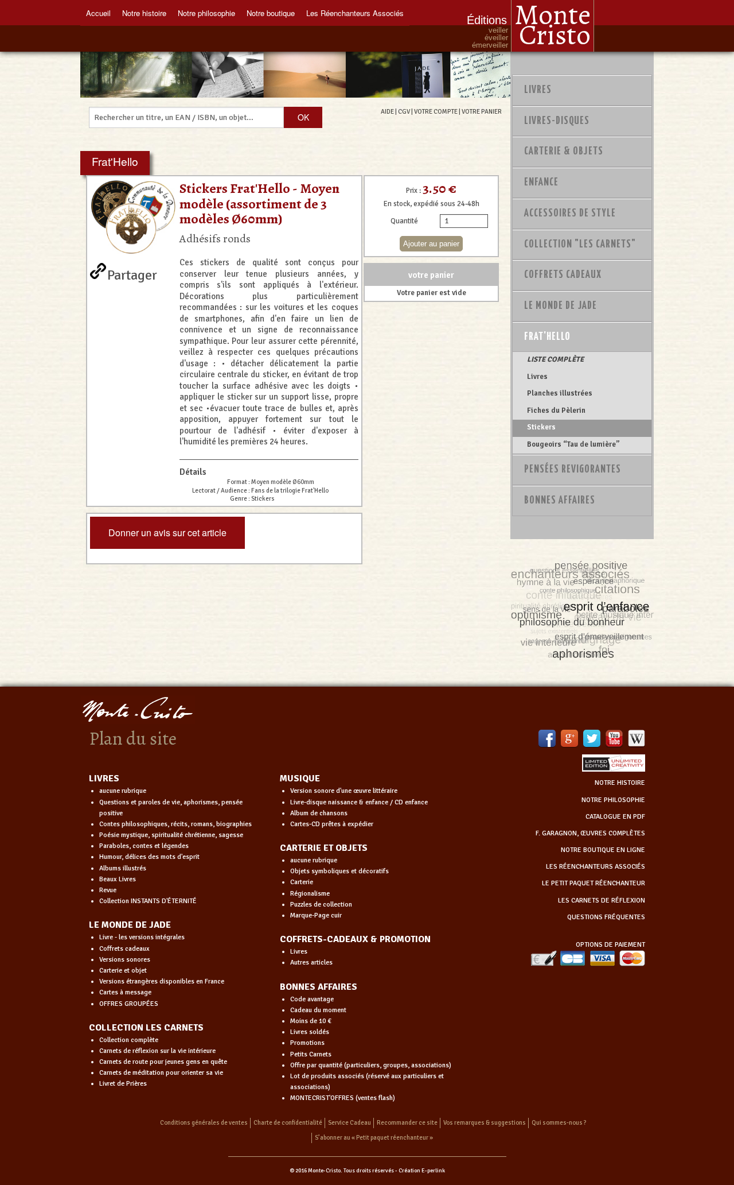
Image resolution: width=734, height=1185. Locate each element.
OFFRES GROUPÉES (128, 1004)
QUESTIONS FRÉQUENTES (606, 917)
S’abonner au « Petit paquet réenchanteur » (374, 1137)
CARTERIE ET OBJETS (324, 848)
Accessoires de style (570, 213)
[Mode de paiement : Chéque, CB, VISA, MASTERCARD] (587, 958)
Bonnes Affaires (559, 500)
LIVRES (104, 778)
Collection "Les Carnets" (580, 244)
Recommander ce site (407, 1122)
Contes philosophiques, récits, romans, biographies (175, 824)
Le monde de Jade (560, 306)
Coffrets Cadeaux (563, 275)
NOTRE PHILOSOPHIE (613, 800)
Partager (132, 272)
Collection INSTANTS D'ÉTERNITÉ (148, 901)
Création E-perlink (422, 1170)
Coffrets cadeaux (124, 948)
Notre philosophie (206, 12)
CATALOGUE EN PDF (615, 816)
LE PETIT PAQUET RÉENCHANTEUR (593, 883)
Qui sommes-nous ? (559, 1122)
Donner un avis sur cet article (167, 532)
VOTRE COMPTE (436, 111)
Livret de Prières (123, 1083)
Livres (538, 90)
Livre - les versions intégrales (142, 937)
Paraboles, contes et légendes (144, 846)
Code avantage (312, 999)
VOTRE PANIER (482, 111)
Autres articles (311, 962)
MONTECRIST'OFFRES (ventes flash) (342, 1098)
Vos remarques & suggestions (484, 1122)
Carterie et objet (123, 970)
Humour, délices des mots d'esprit (149, 857)
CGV (404, 111)
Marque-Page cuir (316, 915)
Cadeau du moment (318, 1010)
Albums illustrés (122, 868)
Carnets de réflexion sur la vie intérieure (157, 1051)
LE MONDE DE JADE (130, 925)
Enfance (541, 182)
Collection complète (128, 1040)
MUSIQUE (300, 778)
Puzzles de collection (321, 904)
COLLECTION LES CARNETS (146, 1027)
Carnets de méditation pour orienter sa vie (161, 1072)
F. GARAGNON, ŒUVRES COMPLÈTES (590, 833)
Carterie (301, 882)
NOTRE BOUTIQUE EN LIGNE (603, 850)
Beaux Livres (117, 879)
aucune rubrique (122, 791)
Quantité (404, 221)
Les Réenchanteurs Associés (355, 12)
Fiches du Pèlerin (556, 410)
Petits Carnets (310, 1054)
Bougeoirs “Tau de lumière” (573, 444)
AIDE (387, 111)
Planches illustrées (559, 393)
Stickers (541, 427)
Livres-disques (556, 121)
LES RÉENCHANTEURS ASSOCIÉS (595, 866)
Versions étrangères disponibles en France (161, 981)
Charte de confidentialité (287, 1122)
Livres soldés (309, 1032)
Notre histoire (144, 12)
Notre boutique (271, 12)
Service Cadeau (349, 1122)
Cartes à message (125, 992)
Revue (107, 890)
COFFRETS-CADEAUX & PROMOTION (355, 939)
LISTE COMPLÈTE (555, 359)
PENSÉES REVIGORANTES (572, 469)
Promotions (307, 1043)
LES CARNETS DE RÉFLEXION (601, 900)
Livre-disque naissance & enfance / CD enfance (359, 802)
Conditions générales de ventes (204, 1122)
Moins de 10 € (310, 1021)
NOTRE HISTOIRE (620, 783)
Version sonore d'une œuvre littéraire (343, 791)
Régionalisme (310, 893)
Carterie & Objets (563, 151)
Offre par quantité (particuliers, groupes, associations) (370, 1065)
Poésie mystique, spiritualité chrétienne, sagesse (171, 835)
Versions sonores (124, 959)
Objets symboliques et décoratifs (339, 871)
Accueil (98, 12)
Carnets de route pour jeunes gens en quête (163, 1062)
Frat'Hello (547, 337)
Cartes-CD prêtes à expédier (331, 824)
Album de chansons (319, 813)
